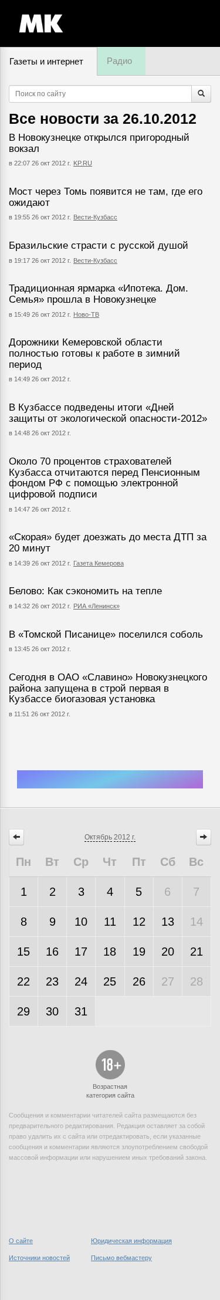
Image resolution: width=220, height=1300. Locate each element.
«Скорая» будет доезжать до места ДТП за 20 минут (108, 542)
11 (110, 921)
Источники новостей (39, 1257)
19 (139, 951)
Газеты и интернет (46, 61)
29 (23, 1011)
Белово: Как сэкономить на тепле (85, 591)
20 (167, 951)
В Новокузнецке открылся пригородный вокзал (99, 143)
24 (81, 981)
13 (167, 921)
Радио (119, 61)
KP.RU (82, 163)
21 (196, 951)
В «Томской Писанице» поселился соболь (106, 634)
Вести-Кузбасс (95, 217)
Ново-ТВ (86, 314)
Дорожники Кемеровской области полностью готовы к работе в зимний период (94, 353)
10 (81, 921)
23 (52, 981)
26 (139, 981)
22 (23, 981)
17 (81, 951)
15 (23, 951)
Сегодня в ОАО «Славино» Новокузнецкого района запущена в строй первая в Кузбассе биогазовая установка (108, 688)
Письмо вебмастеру (121, 1257)
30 (52, 1011)
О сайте (21, 1240)
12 (139, 921)
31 (81, 1011)
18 (109, 951)
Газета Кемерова (98, 563)
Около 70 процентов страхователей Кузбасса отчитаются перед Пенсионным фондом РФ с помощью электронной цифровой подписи (104, 478)
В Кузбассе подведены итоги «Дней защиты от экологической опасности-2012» (108, 413)
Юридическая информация (131, 1240)
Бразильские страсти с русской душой (98, 245)
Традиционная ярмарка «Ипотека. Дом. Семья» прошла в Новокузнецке (98, 294)
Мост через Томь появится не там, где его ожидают (105, 197)
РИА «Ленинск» (96, 606)
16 (52, 951)
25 (109, 981)
